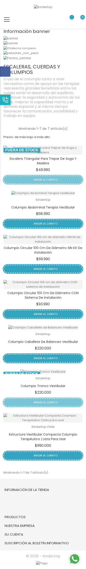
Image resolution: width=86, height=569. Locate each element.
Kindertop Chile (43, 427)
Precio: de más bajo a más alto (26, 137)
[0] (78, 20)
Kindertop (43, 200)
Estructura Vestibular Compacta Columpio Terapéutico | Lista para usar (43, 436)
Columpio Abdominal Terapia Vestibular (43, 207)
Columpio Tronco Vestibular (43, 386)
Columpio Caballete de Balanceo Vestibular (43, 341)
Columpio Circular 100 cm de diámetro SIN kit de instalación (43, 250)
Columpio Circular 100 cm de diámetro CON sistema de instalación (43, 295)
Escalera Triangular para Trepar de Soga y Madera (43, 160)
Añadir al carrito (45, 180)
